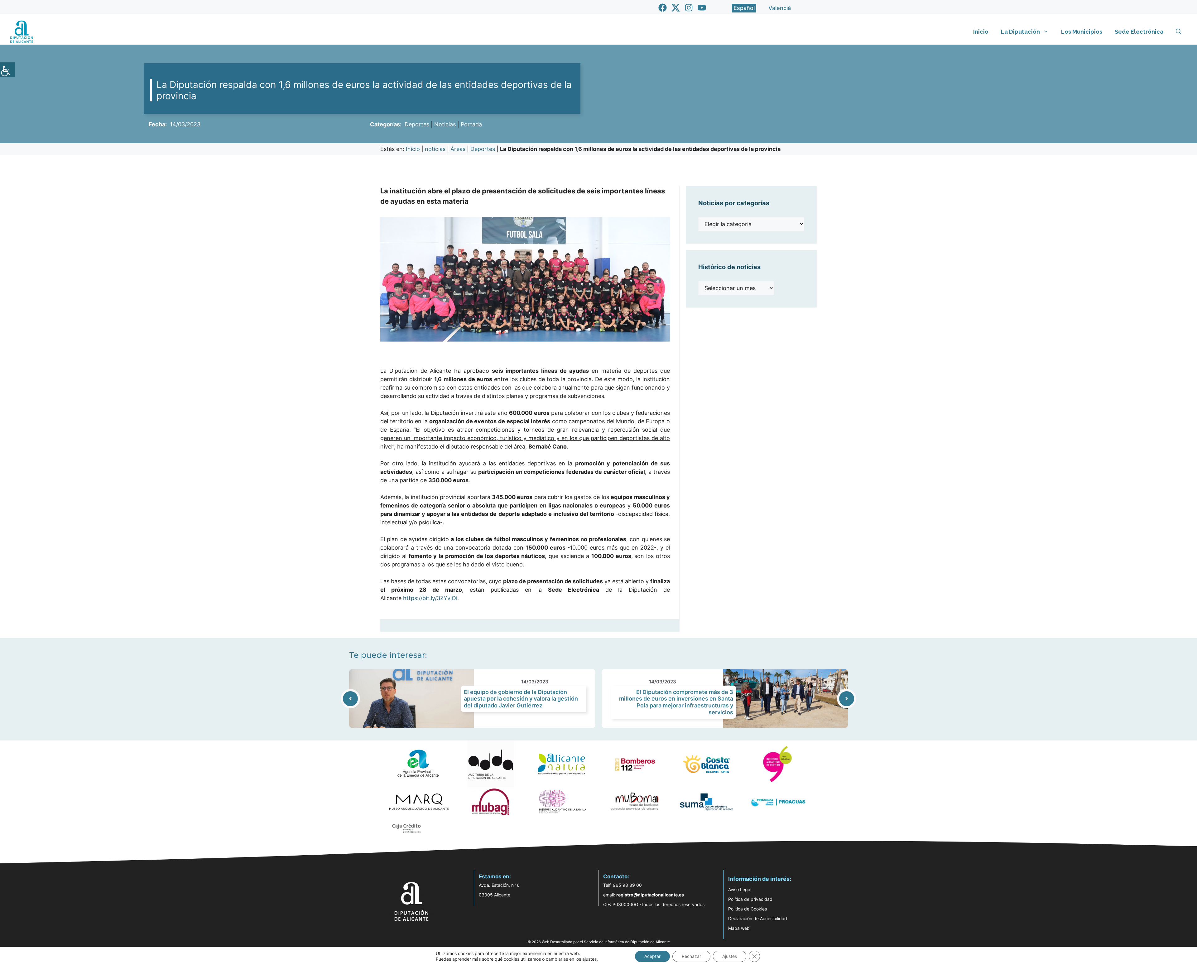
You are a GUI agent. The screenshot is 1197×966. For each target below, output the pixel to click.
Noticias (445, 124)
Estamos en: (495, 876)
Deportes (417, 124)
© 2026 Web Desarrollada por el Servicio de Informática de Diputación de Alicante (598, 941)
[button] (1179, 31)
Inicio (980, 31)
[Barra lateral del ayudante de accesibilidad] (7, 69)
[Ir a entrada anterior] (350, 698)
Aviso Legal (739, 889)
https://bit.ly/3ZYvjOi (430, 598)
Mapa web (739, 928)
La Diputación (1020, 31)
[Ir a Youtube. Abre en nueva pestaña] (702, 7)
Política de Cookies (747, 908)
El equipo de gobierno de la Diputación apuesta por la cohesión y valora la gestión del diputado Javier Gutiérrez (521, 699)
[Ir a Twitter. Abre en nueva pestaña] (675, 7)
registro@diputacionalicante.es (650, 894)
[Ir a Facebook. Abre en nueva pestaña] (662, 7)
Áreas (457, 149)
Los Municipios (1081, 31)
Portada (471, 124)
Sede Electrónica (1139, 31)
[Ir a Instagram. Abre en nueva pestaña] (689, 7)
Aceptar (652, 956)
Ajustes (729, 956)
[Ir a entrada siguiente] (846, 698)
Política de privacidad (750, 899)
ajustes (589, 959)
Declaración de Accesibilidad (757, 918)
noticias (435, 149)
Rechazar (691, 956)
